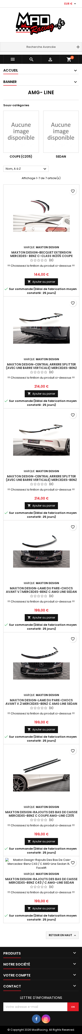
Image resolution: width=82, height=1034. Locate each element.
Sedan (61, 156)
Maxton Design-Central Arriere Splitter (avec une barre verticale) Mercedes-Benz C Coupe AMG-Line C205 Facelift (41, 480)
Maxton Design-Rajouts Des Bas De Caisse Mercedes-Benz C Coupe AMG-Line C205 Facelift (41, 815)
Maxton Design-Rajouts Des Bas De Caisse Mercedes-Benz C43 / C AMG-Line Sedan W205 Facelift (41, 882)
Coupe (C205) (21, 156)
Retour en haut (63, 935)
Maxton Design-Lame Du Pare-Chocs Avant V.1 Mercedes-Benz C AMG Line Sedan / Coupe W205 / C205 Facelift (41, 591)
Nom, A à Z (26, 169)
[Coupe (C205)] (21, 132)
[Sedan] (61, 132)
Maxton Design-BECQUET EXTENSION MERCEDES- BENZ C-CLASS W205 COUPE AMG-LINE (41, 256)
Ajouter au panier (41, 282)
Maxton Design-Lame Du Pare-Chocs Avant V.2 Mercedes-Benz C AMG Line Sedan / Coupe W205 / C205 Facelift (41, 703)
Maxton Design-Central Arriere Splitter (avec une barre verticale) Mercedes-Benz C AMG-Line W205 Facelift (41, 368)
